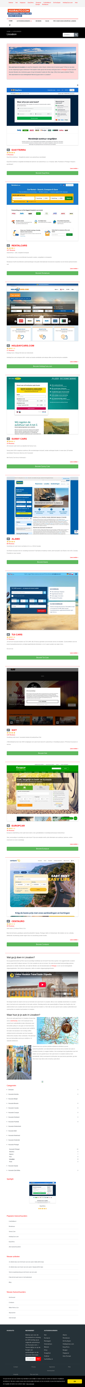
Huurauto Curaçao (13, 1112)
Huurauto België (13, 1099)
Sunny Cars (12, 1231)
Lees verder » (74, 168)
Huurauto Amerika (13, 1094)
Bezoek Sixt (42, 753)
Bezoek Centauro (42, 944)
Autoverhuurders (23, 21)
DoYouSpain (56, 2)
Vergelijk (15, 1374)
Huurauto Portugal (13, 1144)
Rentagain (47, 1341)
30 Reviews (10, 830)
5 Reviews (10, 154)
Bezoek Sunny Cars (42, 466)
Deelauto (11, 1089)
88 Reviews (10, 543)
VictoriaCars (48, 1344)
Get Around (12, 1297)
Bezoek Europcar (42, 849)
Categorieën (16, 31)
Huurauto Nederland (14, 1135)
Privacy (34, 1367)
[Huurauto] (20, 13)
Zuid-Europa (14, 1021)
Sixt (16, 2)
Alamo (65, 1335)
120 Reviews (11, 735)
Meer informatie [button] (30, 1384)
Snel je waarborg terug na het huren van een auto (23, 1272)
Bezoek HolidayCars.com (42, 366)
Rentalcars (45, 4)
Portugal (64, 69)
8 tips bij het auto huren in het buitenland (20, 1277)
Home (11, 21)
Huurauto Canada (13, 1108)
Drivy (45, 1350)
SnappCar (47, 1353)
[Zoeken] (76, 35)
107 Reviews (11, 250)
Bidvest (46, 1347)
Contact (15, 1367)
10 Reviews (10, 443)
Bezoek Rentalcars (43, 273)
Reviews (38, 21)
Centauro (11, 1302)
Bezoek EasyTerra (42, 173)
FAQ (69, 1367)
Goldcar (11, 2)
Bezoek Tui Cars (42, 657)
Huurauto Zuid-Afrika (14, 1170)
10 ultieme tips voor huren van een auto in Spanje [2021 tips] (26, 1267)
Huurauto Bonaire (13, 1103)
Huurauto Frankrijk (13, 1121)
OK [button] (75, 1381)
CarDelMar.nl (47, 2)
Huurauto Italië (12, 1131)
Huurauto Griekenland (14, 1126)
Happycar (22, 2)
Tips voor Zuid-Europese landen (64, 21)
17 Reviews (10, 639)
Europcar (38, 2)
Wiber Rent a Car (14, 1307)
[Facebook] (10, 25)
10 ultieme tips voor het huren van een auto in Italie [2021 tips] (26, 1262)
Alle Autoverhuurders (15, 1247)
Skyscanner (12, 1312)
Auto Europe (12, 1318)
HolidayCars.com (68, 2)
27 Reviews (10, 350)
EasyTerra (30, 2)
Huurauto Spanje (13, 1166)
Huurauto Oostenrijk (14, 1140)
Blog (47, 21)
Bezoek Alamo (42, 562)
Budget (65, 1350)
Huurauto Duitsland (13, 1117)
